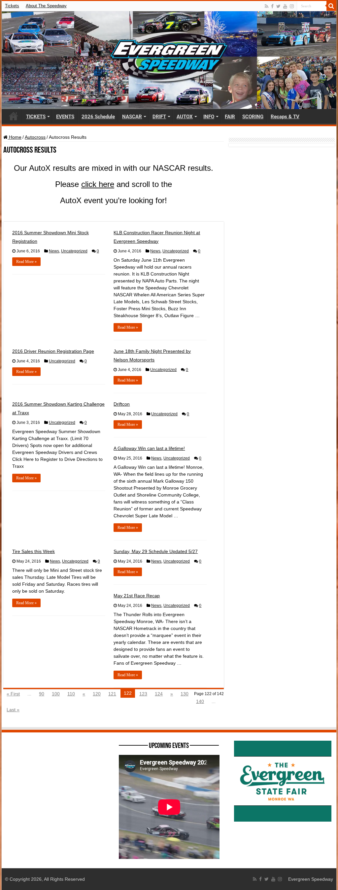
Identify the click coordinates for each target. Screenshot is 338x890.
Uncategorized (74, 251)
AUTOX (185, 117)
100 (56, 693)
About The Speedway (46, 5)
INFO (208, 117)
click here (97, 184)
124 (159, 693)
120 (97, 693)
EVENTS (65, 117)
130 (184, 693)
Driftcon (122, 404)
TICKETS (36, 117)
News (54, 251)
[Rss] (266, 6)
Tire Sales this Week (33, 551)
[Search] (331, 6)
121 (112, 693)
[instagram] (291, 6)
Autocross (35, 137)
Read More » (26, 261)
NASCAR (132, 117)
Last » (13, 709)
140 (200, 701)
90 (41, 693)
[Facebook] (272, 6)
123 (143, 693)
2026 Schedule (98, 117)
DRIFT (159, 117)
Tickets (12, 5)
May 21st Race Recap (137, 595)
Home (14, 137)
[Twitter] (278, 6)
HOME (13, 116)
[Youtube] (285, 6)
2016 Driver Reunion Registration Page (53, 351)
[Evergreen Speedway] (169, 60)
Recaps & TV (285, 117)
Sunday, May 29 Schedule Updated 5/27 (156, 551)
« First (13, 693)
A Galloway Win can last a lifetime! (149, 448)
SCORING (252, 117)
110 (71, 693)
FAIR (230, 117)
